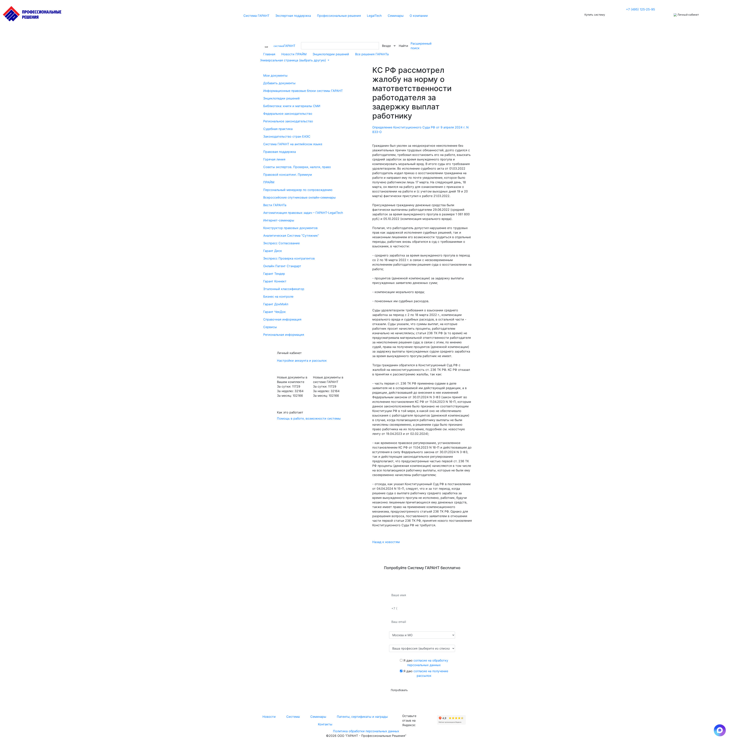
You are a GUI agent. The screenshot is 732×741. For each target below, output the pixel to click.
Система (293, 717)
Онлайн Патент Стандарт (282, 266)
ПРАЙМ (268, 182)
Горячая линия (274, 159)
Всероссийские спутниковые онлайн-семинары (299, 197)
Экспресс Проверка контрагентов (289, 258)
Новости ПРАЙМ (294, 54)
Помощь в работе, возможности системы (309, 418)
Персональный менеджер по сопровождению (297, 190)
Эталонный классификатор (283, 289)
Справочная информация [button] (282, 319)
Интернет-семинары (278, 220)
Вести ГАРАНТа (274, 205)
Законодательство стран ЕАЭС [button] (286, 136)
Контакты (325, 724)
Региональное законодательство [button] (288, 121)
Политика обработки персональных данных (366, 731)
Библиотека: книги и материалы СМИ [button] (291, 106)
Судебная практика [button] (278, 129)
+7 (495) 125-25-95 (640, 9)
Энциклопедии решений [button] (281, 98)
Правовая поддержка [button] (279, 152)
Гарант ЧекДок (274, 312)
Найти (403, 46)
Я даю (425, 662)
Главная (269, 54)
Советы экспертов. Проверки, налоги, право (297, 167)
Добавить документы (279, 83)
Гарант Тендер (274, 274)
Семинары (318, 717)
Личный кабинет (688, 14)
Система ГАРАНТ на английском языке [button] (292, 144)
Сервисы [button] (270, 327)
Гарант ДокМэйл (275, 304)
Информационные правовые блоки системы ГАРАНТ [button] (303, 91)
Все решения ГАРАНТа (372, 54)
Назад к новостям (386, 542)
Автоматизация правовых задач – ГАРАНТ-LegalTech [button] (303, 213)
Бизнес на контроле (278, 296)
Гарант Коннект (275, 281)
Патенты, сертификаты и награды (362, 717)
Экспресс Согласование (281, 243)
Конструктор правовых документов (290, 228)
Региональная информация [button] (283, 334)
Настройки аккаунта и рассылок (302, 360)
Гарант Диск (272, 251)
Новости (269, 717)
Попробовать (399, 690)
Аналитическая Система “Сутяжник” (291, 235)
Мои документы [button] (275, 75)
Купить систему (594, 14)
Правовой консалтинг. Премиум (287, 174)
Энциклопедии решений (331, 54)
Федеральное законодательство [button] (287, 113)
